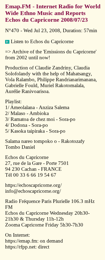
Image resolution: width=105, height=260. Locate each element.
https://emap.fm (21, 241)
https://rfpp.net (20, 247)
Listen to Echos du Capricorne (41, 41)
